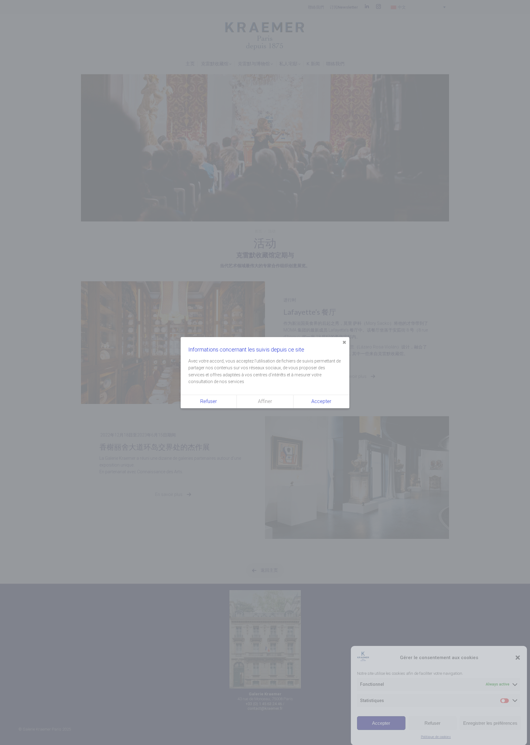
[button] (518, 658)
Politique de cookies (436, 737)
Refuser (432, 722)
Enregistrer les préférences (490, 722)
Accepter (381, 722)
